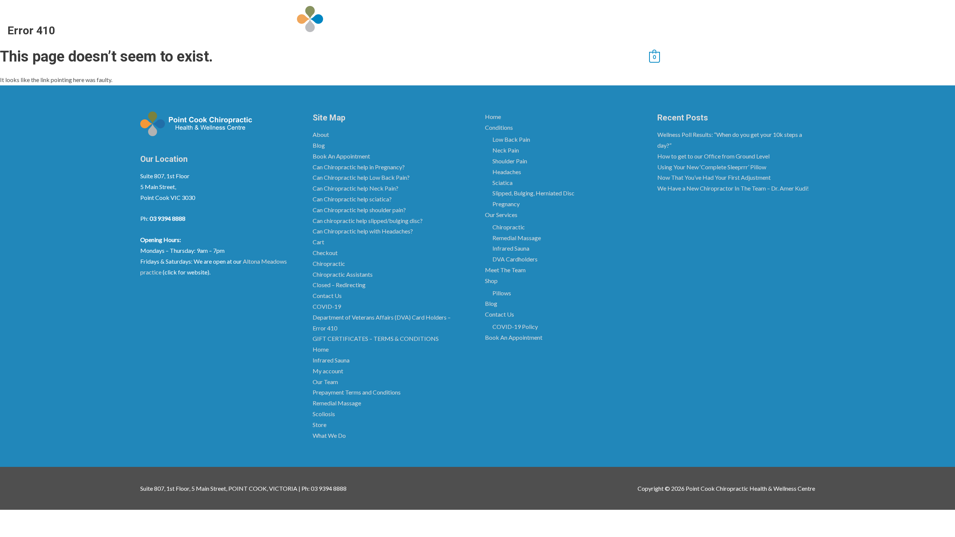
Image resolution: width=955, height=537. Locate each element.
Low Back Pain (511, 139)
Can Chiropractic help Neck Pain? (355, 188)
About (321, 134)
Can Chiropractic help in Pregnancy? (359, 166)
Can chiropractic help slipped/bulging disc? (368, 220)
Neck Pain (505, 150)
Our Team (325, 381)
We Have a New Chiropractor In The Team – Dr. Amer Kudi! (733, 188)
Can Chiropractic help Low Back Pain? (361, 177)
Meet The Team (442, 56)
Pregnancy (506, 203)
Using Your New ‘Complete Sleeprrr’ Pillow (711, 166)
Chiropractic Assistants (343, 274)
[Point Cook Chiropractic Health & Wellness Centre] (310, 18)
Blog (513, 56)
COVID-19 (327, 306)
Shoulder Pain (509, 160)
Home (303, 56)
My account (328, 370)
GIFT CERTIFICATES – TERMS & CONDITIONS (376, 338)
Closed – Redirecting (339, 284)
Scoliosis (324, 413)
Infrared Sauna (331, 360)
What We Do (329, 435)
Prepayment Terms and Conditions (357, 392)
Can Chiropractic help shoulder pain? (359, 209)
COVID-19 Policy (515, 326)
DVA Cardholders (515, 259)
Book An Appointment (608, 56)
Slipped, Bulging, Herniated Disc (533, 193)
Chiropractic (329, 263)
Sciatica (502, 182)
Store (319, 424)
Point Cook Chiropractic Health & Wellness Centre (493, 19)
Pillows (501, 292)
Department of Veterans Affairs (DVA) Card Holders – (382, 317)
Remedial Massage (337, 402)
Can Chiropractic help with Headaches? (363, 231)
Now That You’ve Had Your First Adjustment (714, 177)
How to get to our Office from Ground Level (713, 156)
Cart (318, 241)
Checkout (325, 252)
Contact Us (545, 56)
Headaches (506, 171)
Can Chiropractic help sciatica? (352, 198)
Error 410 (325, 328)
